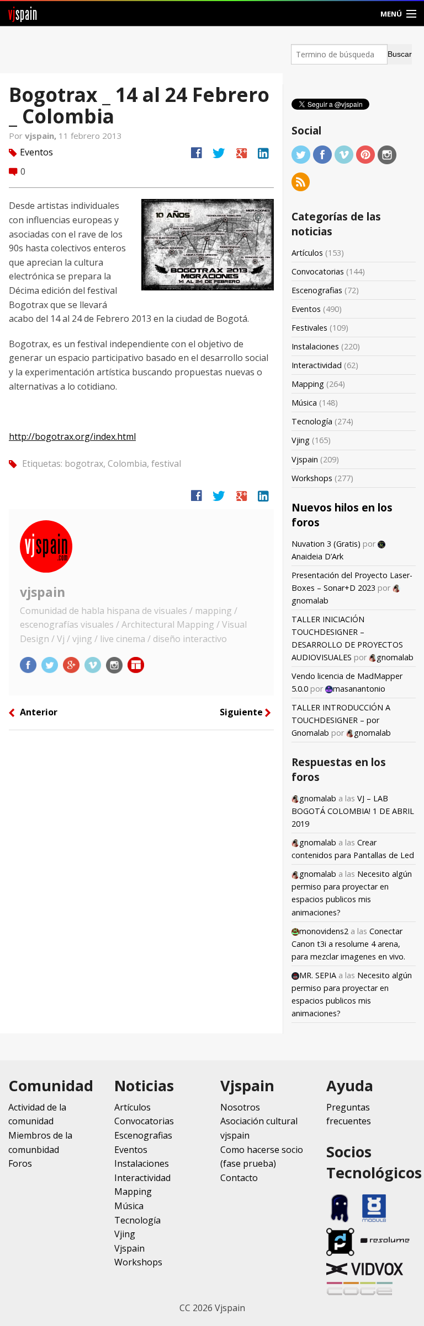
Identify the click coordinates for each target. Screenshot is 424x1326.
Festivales (309, 327)
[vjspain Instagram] (115, 665)
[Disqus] (141, 885)
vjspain (42, 592)
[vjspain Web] (136, 665)
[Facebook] (322, 154)
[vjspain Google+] (72, 665)
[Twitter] (301, 154)
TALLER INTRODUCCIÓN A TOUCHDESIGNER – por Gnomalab (341, 720)
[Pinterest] (365, 154)
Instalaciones (315, 346)
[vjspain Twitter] (50, 665)
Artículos (307, 252)
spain (23, 13)
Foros (20, 1163)
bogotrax (84, 463)
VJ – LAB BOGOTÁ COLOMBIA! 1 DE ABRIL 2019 (353, 811)
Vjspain (305, 459)
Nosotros (240, 1107)
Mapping (308, 384)
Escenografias (317, 290)
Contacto (239, 1178)
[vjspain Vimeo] (93, 665)
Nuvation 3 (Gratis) (326, 543)
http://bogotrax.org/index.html (72, 436)
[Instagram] (387, 154)
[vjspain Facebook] (29, 665)
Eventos (36, 152)
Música (304, 402)
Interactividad (317, 365)
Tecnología (312, 421)
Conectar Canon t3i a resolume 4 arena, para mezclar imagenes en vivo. (348, 944)
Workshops (312, 478)
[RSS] (301, 181)
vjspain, (42, 135)
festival (166, 463)
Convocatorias (318, 271)
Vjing (301, 440)
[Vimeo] (344, 154)
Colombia (127, 463)
